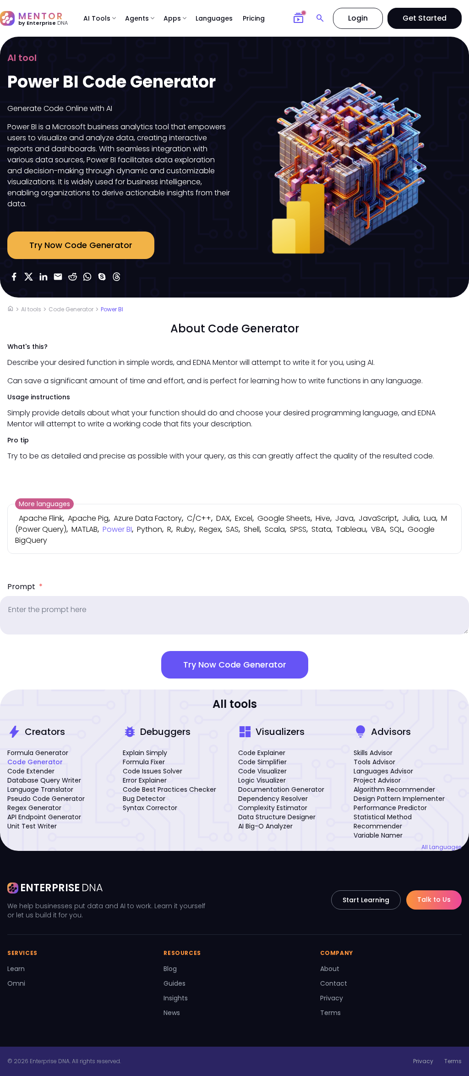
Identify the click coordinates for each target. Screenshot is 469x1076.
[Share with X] (28, 276)
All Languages (441, 847)
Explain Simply (145, 752)
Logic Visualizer (262, 780)
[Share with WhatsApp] (87, 276)
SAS (232, 529)
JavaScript (378, 518)
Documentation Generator (281, 789)
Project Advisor (377, 780)
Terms (330, 1012)
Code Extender (31, 771)
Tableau (351, 529)
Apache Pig (88, 518)
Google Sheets (284, 518)
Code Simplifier (262, 762)
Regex (210, 529)
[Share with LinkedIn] (43, 276)
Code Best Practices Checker (169, 789)
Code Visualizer (262, 771)
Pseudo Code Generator (46, 798)
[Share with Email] (57, 276)
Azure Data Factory (148, 518)
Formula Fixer (144, 762)
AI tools (31, 309)
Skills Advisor (373, 752)
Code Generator (71, 309)
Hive (323, 518)
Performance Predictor (390, 807)
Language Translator (40, 789)
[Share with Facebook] (13, 276)
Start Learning (366, 900)
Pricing (254, 18)
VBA (378, 529)
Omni (16, 983)
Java (344, 518)
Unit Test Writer (32, 826)
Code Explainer (261, 752)
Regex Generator (34, 807)
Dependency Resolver (273, 798)
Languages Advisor (383, 771)
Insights (176, 998)
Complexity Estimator (272, 807)
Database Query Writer (44, 780)
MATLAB (84, 529)
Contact (333, 983)
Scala (275, 529)
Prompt (25, 586)
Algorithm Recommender (394, 789)
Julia (410, 518)
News (172, 1012)
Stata (321, 529)
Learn (16, 968)
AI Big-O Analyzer (265, 826)
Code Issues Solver (152, 771)
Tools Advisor (374, 762)
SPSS (298, 529)
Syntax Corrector (150, 807)
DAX (223, 518)
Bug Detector (144, 798)
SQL (396, 529)
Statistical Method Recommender (383, 821)
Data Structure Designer (277, 817)
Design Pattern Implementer (399, 798)
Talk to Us (434, 899)
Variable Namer (378, 835)
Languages (214, 18)
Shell (252, 529)
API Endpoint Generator (44, 817)
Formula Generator (37, 752)
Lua (430, 518)
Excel (243, 518)
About (329, 968)
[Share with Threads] (116, 276)
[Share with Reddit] (72, 276)
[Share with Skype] (101, 276)
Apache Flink (41, 518)
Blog (170, 968)
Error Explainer (145, 780)
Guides (174, 983)
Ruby (185, 529)
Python (149, 529)
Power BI (112, 309)
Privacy (331, 998)
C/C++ (199, 518)
